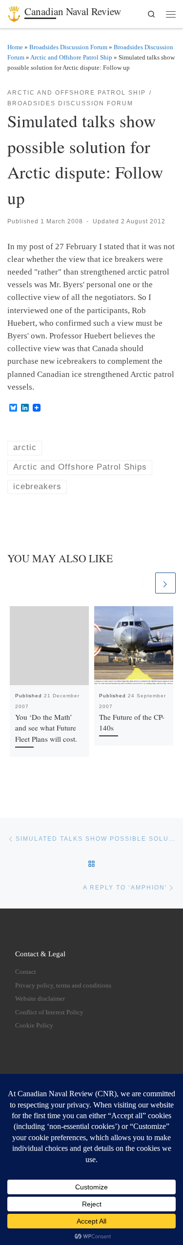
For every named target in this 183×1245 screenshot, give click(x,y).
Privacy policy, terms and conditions (63, 985)
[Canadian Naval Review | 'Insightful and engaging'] (14, 12)
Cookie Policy (34, 1025)
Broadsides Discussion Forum (68, 47)
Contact (25, 971)
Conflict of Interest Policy (49, 1012)
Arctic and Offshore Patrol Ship (71, 57)
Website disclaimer (40, 998)
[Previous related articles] (143, 583)
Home (15, 47)
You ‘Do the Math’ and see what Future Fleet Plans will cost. (46, 728)
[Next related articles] (165, 583)
